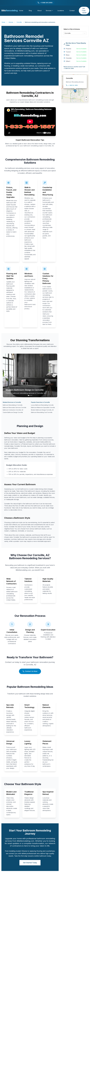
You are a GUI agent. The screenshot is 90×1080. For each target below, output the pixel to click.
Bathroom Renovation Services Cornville (14, 407)
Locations (60, 10)
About (39, 10)
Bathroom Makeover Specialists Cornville (43, 407)
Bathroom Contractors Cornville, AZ (13, 410)
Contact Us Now (31, 671)
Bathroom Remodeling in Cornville (12, 405)
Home (21, 10)
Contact (72, 10)
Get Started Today (30, 863)
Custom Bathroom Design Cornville (13, 412)
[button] (75, 90)
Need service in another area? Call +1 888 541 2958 (74, 67)
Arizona (11, 22)
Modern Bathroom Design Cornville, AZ (42, 410)
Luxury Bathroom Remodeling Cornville (42, 405)
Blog (30, 10)
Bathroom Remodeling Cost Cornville (41, 412)
